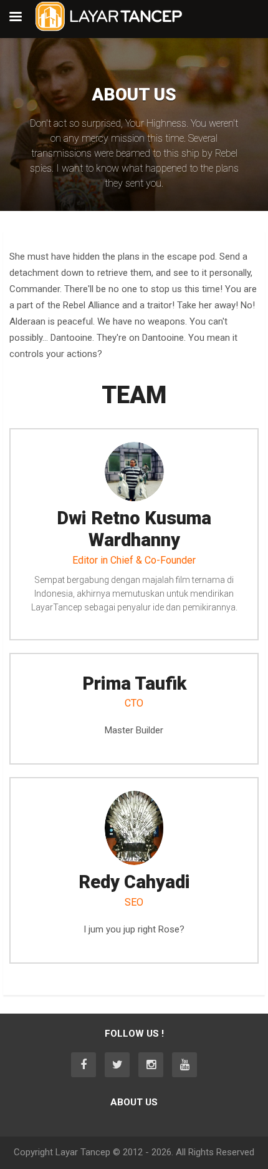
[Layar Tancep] (109, 28)
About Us (134, 1102)
